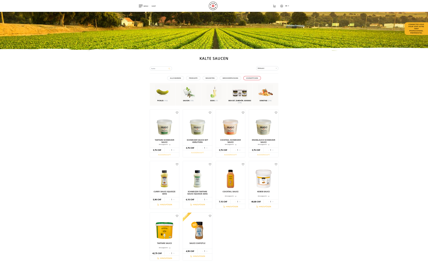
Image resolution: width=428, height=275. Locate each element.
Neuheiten (210, 78)
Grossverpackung (230, 78)
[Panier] (274, 6)
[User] (282, 6)
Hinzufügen (166, 204)
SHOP (154, 6)
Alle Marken (175, 78)
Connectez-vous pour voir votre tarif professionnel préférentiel (416, 28)
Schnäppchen (252, 78)
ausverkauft (164, 155)
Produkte (193, 78)
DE (286, 6)
